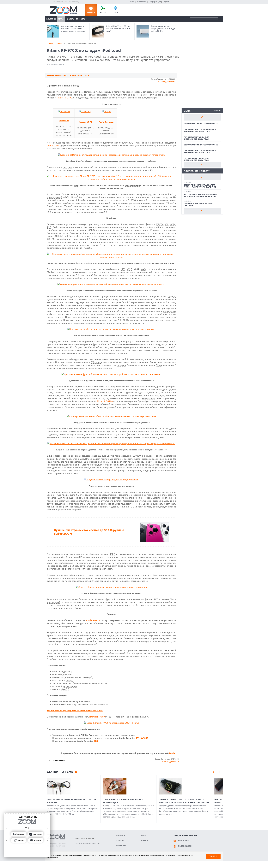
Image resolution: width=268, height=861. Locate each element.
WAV (143, 269)
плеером (67, 167)
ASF (49, 227)
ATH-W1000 (142, 738)
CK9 (96, 741)
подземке (52, 434)
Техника (91, 12)
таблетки (99, 423)
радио (69, 680)
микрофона (102, 341)
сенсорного (98, 467)
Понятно (213, 856)
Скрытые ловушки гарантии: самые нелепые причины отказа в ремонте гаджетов (73, 28)
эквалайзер (53, 302)
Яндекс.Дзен (185, 846)
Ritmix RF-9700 (64, 97)
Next (202, 164)
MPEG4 (159, 224)
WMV (172, 224)
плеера (82, 263)
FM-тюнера (96, 362)
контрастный (53, 602)
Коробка (70, 161)
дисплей (92, 450)
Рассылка (183, 840)
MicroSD (65, 689)
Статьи (61, 19)
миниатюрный (54, 197)
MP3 (123, 269)
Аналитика (141, 2)
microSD (103, 212)
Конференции (155, 2)
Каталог (49, 19)
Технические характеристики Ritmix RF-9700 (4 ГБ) (75, 710)
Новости (70, 19)
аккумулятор (70, 686)
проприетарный (132, 185)
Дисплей (84, 131)
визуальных (169, 311)
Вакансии (51, 846)
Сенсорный (135, 563)
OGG (129, 269)
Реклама (62, 844)
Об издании (52, 844)
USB (150, 170)
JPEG (112, 554)
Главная (50, 43)
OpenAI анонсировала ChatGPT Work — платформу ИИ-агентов (200, 186)
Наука (103, 12)
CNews (132, 2)
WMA (159, 365)
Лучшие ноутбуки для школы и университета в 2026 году (200, 130)
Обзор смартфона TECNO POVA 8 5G (201, 124)
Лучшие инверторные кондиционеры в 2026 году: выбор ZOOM (163, 28)
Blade (172, 753)
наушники (115, 170)
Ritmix (76, 185)
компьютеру (148, 398)
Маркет (166, 2)
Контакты (60, 846)
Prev (202, 117)
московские (110, 389)
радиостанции (124, 389)
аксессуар (164, 428)
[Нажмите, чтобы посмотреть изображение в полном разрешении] (64, 111)
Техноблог (81, 19)
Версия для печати (166, 82)
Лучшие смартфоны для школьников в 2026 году (196, 138)
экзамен (121, 365)
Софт (115, 12)
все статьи (217, 110)
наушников (62, 395)
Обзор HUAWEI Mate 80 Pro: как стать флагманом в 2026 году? (118, 28)
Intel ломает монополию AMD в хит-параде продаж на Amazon (200, 195)
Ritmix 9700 (53, 145)
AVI (166, 224)
